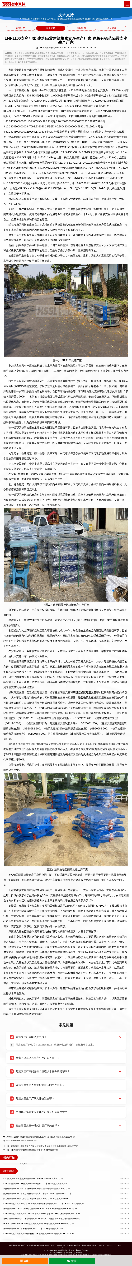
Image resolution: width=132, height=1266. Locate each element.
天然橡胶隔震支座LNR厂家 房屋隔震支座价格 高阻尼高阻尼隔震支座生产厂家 (36, 1188)
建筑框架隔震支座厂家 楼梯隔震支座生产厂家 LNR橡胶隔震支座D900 (33, 1228)
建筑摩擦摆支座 (71, 1255)
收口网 (38, 1255)
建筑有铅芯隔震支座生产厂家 (62, 1137)
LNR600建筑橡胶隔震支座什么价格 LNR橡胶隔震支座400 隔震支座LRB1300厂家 (38, 1233)
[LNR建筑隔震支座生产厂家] (14, 4)
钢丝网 (44, 1255)
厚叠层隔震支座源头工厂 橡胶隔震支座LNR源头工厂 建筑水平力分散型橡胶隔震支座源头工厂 (43, 1218)
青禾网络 (78, 1253)
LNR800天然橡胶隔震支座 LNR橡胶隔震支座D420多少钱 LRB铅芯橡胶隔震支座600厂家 (41, 1213)
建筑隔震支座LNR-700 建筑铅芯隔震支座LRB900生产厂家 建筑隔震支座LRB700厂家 (40, 1208)
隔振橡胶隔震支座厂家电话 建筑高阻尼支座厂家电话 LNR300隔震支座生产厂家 (37, 1193)
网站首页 (26, 19)
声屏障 (54, 1255)
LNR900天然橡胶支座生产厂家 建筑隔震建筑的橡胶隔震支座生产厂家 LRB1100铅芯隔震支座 (43, 1203)
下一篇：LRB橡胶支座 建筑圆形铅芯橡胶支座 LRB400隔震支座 (30, 1150)
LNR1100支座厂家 (14, 1137)
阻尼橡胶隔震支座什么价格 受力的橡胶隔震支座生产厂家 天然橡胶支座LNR (35, 1198)
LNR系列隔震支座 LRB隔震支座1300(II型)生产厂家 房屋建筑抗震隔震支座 (35, 1183)
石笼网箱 (32, 1255)
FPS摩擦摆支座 (95, 1255)
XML (79, 1250)
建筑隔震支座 (106, 1255)
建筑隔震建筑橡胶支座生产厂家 (35, 1137)
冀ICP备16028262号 (57, 1253)
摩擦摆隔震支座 (83, 1255)
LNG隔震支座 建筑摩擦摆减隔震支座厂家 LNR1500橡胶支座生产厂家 (33, 1178)
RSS (86, 1250)
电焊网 (49, 1255)
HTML (72, 1250)
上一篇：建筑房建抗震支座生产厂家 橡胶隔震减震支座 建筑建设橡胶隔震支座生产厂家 (40, 1146)
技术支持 (36, 19)
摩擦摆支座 (61, 1255)
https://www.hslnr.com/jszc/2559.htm (21, 1141)
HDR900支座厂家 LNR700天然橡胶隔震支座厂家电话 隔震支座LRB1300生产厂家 (38, 1223)
